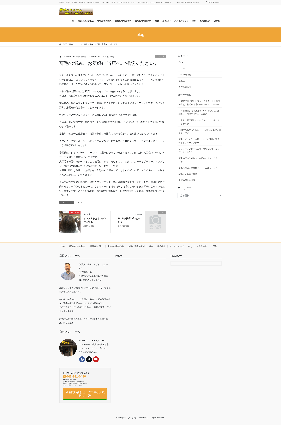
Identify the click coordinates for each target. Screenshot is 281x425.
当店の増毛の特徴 (187, 180)
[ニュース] (155, 217)
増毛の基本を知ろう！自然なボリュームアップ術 (199, 160)
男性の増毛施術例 (116, 246)
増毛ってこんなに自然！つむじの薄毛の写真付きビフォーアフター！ (199, 141)
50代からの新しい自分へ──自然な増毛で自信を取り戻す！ (200, 131)
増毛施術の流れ (96, 246)
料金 (151, 246)
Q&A (181, 62)
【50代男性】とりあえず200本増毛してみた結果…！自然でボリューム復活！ (199, 112)
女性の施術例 (185, 74)
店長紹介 (161, 246)
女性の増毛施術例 (136, 246)
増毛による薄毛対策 (188, 174)
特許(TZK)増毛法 (77, 246)
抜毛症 (182, 80)
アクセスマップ (177, 246)
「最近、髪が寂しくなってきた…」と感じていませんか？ (199, 122)
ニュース (160, 56)
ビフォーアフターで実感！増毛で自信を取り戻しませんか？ (199, 150)
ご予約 (214, 246)
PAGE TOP (272, 409)
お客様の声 (201, 246)
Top (63, 246)
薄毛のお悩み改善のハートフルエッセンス (198, 168)
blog (190, 246)
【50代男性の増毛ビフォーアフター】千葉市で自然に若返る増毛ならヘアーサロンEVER (199, 103)
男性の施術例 (185, 87)
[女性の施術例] (69, 222)
